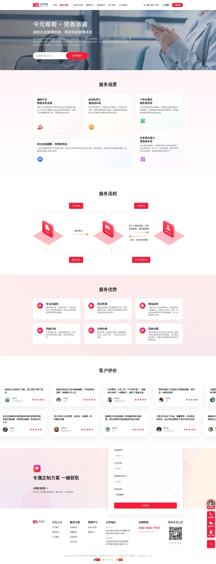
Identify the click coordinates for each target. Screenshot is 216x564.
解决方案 (65, 5)
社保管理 (73, 527)
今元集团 (123, 5)
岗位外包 (73, 541)
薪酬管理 (73, 532)
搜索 (166, 5)
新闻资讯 (101, 5)
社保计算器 (78, 5)
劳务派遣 (73, 537)
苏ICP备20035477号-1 (107, 556)
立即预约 (77, 55)
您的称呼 (119, 450)
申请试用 (177, 5)
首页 (55, 5)
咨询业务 (118, 489)
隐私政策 (132, 556)
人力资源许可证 (122, 556)
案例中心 (90, 5)
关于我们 (112, 5)
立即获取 (146, 505)
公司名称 (118, 463)
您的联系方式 (121, 476)
